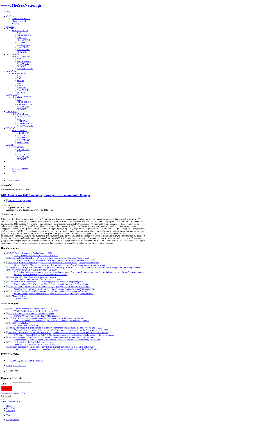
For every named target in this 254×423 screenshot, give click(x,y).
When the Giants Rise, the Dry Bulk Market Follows (36, 344)
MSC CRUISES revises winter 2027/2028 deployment (37, 316)
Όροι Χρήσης (12, 408)
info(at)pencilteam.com (16, 365)
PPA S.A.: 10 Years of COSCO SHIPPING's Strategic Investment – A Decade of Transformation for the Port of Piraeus (64, 335)
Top (8, 415)
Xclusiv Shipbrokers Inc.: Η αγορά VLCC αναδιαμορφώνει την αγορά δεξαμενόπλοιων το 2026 (54, 260)
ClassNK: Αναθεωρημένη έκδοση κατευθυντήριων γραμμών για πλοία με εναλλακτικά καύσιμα (54, 289)
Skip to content (12, 180)
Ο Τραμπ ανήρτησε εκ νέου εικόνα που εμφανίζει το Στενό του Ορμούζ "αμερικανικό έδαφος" (54, 293)
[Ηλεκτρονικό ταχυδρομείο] (18, 200)
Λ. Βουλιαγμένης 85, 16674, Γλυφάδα (26, 360)
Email (3, 384)
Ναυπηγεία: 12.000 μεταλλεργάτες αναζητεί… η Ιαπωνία (38, 279)
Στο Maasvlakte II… (22, 298)
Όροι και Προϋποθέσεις (15, 393)
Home (9, 406)
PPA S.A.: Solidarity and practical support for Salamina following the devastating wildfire (51, 321)
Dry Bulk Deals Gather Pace (26, 325)
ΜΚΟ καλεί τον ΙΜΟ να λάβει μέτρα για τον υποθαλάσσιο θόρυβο (45, 195)
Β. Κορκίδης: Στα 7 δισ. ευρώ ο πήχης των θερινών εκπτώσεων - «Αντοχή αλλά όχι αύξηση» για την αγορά (59, 265)
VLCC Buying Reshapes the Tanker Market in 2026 (36, 255)
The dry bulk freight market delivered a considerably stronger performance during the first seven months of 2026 (61, 330)
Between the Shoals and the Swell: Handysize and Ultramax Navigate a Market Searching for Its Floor (57, 340)
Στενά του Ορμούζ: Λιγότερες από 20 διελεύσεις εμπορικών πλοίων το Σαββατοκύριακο (51, 284)
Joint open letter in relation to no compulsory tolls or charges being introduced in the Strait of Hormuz (56, 349)
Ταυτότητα (10, 411)
